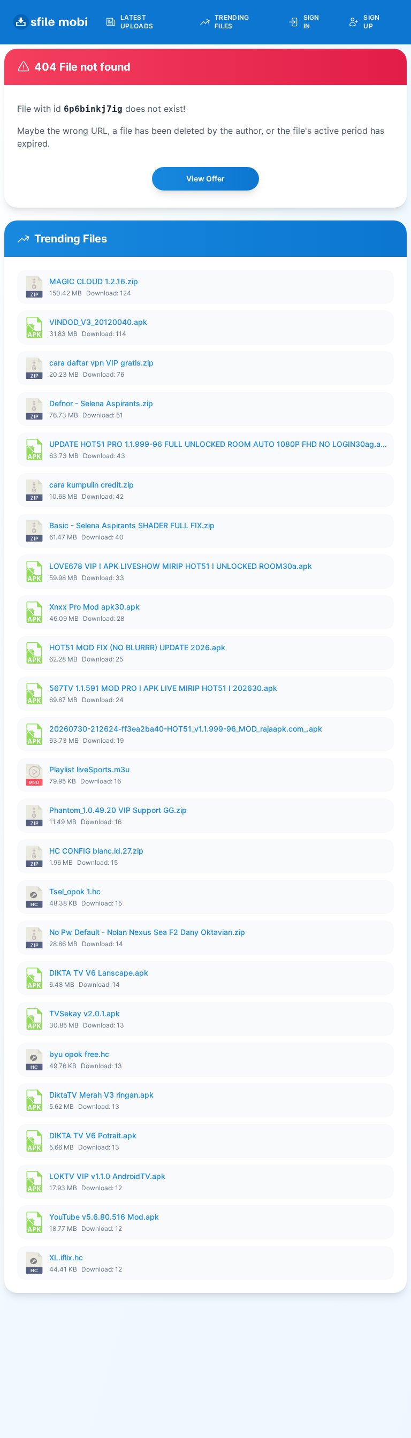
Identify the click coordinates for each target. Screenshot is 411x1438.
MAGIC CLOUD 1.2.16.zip (93, 281)
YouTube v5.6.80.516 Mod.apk (104, 1216)
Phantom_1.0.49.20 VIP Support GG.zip (118, 810)
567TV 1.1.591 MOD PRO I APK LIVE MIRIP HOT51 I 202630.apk (163, 688)
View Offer (205, 178)
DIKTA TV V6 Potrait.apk (92, 1135)
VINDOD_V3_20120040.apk (98, 321)
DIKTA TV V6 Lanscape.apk (98, 972)
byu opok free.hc (79, 1054)
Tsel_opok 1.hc (75, 891)
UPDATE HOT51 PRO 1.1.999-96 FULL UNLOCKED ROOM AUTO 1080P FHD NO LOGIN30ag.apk (218, 443)
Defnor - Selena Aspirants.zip (101, 403)
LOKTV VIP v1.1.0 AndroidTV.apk (107, 1176)
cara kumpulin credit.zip (91, 484)
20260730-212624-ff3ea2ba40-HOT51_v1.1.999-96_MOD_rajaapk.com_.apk (185, 728)
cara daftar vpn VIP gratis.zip (101, 362)
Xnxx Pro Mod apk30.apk (94, 606)
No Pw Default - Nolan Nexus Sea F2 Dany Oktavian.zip (147, 932)
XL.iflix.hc (66, 1257)
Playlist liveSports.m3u (89, 769)
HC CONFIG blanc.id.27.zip (96, 850)
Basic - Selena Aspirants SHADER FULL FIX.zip (132, 525)
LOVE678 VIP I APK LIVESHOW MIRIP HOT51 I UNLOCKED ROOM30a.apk (180, 565)
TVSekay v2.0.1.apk (84, 1013)
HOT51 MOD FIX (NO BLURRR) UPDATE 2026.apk (137, 647)
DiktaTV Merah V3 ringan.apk (101, 1094)
